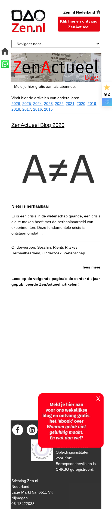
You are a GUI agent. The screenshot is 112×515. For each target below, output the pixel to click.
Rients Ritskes (65, 247)
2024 (37, 103)
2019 (92, 103)
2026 (15, 103)
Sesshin (44, 247)
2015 (48, 109)
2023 (48, 103)
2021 (70, 103)
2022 (59, 103)
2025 (26, 103)
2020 (81, 103)
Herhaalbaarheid (25, 253)
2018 (15, 109)
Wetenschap (74, 253)
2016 (37, 109)
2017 (26, 109)
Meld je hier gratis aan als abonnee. (45, 86)
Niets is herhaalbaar (30, 206)
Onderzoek (51, 253)
